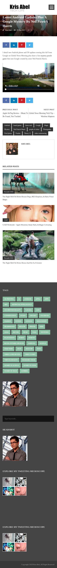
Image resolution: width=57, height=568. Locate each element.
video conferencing (41, 133)
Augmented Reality (12, 310)
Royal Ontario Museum (14, 343)
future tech (28, 125)
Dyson (23, 315)
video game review (12, 354)
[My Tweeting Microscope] (16, 487)
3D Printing (9, 299)
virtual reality (11, 360)
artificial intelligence (22, 304)
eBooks (33, 315)
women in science (11, 365)
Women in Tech (10, 371)
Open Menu (51, 7)
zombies (24, 371)
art (5, 304)
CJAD (6, 220)
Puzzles (18, 133)
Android (7, 125)
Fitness (18, 321)
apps (47, 299)
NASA (34, 332)
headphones (9, 326)
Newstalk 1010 (8, 192)
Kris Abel (8, 30)
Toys (39, 349)
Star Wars (8, 349)
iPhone (32, 326)
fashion (7, 321)
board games (17, 125)
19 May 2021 (21, 30)
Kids (41, 326)
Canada (28, 310)
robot (21, 338)
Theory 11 (27, 133)
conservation (10, 315)
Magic (46, 125)
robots (31, 338)
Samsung (31, 343)
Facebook (45, 315)
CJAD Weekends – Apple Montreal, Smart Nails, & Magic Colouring (27, 225)
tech (19, 349)
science (43, 343)
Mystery (7, 129)
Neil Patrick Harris (19, 129)
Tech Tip (29, 349)
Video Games (30, 354)
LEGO (6, 332)
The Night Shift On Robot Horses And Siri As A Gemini (22, 263)
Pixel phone (8, 133)
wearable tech (28, 360)
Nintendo (45, 332)
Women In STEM (29, 365)
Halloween (41, 321)
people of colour (34, 129)
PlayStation (9, 338)
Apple (38, 299)
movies (16, 332)
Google (38, 125)
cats (38, 310)
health (22, 326)
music (25, 332)
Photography (47, 129)
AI (19, 299)
